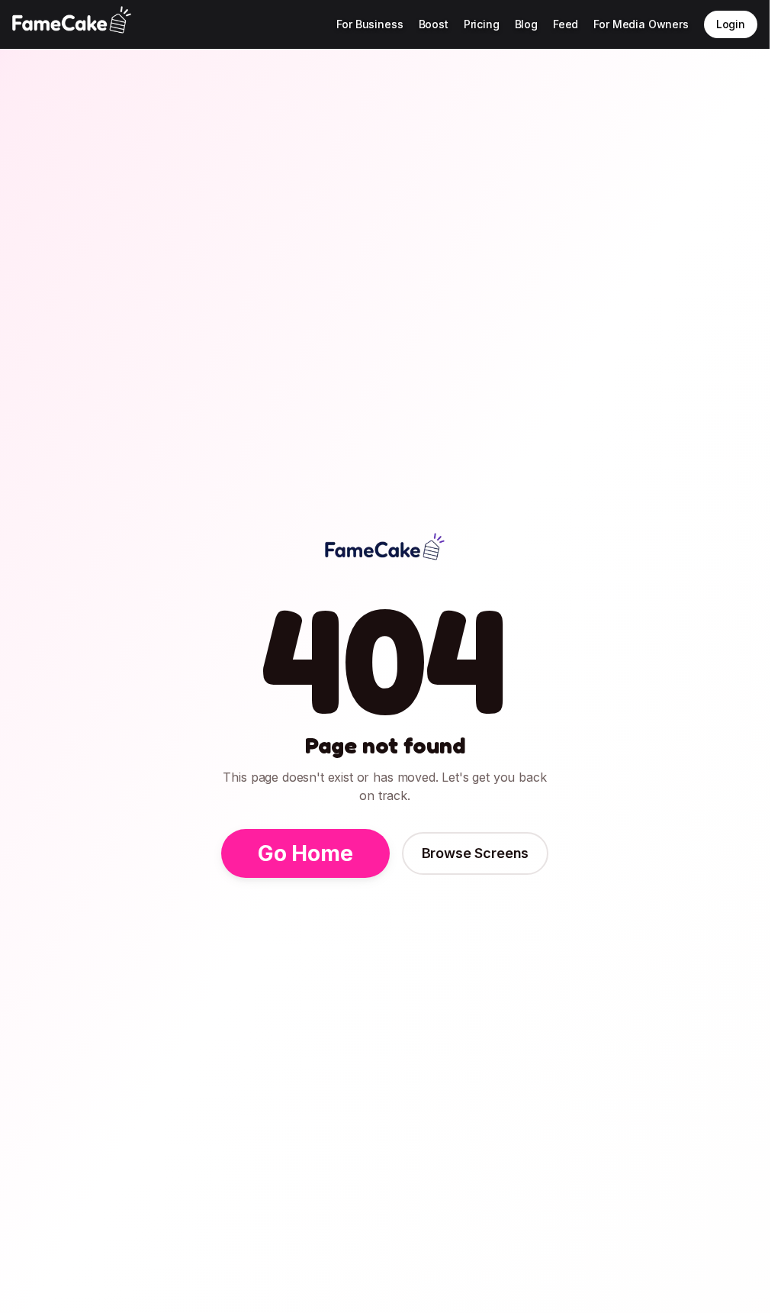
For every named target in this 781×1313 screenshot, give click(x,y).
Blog (526, 24)
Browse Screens (475, 853)
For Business (369, 24)
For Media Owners (640, 24)
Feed (565, 24)
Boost (433, 24)
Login (730, 24)
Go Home (305, 853)
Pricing (482, 24)
